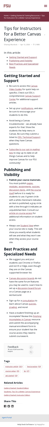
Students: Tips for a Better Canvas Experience (22, 391)
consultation (28, 300)
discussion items (17, 190)
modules (13, 186)
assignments (25, 186)
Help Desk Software (25, 424)
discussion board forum (29, 288)
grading (13, 307)
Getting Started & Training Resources (25, 15)
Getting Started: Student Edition (16, 388)
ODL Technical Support (29, 137)
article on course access (20, 213)
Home (6, 15)
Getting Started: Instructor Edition (17, 395)
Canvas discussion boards (21, 278)
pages (30, 183)
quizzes (35, 186)
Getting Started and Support (23, 57)
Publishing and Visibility (20, 60)
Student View (26, 225)
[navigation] (45, 5)
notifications (27, 108)
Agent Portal (7, 417)
